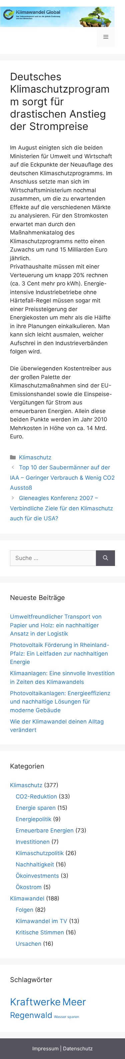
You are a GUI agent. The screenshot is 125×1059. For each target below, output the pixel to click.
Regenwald (31, 1015)
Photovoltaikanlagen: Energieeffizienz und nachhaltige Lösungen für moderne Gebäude (60, 702)
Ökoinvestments (37, 875)
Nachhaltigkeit (35, 864)
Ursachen (28, 943)
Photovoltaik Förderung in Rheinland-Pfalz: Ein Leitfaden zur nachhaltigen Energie (59, 653)
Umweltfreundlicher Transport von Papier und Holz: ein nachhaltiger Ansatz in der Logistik (56, 625)
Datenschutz (78, 1048)
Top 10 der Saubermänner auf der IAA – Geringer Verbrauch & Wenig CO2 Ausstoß (62, 477)
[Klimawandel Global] (57, 16)
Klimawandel (27, 898)
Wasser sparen (66, 1017)
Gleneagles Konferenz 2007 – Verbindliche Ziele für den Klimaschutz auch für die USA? (61, 508)
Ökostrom (29, 887)
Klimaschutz (35, 457)
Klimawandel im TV (41, 921)
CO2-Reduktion (36, 796)
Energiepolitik (33, 819)
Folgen (24, 909)
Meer (74, 1002)
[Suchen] (105, 558)
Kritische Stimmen (40, 932)
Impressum (45, 1048)
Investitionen (33, 841)
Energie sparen (36, 807)
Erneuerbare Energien (45, 830)
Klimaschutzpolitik (40, 853)
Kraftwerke (35, 1002)
